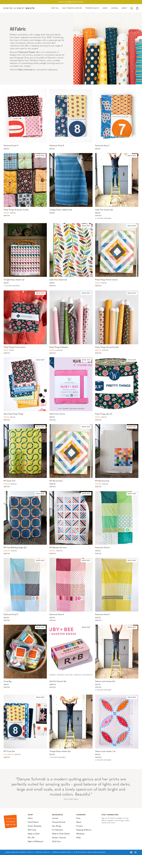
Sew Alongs (56, 826)
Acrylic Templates (34, 826)
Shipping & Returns (83, 830)
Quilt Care (56, 841)
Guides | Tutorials (59, 838)
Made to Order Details (61, 834)
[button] (72, 8)
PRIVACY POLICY (43, 852)
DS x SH (31, 838)
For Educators (57, 830)
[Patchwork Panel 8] (71, 116)
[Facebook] (131, 852)
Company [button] (81, 815)
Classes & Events (58, 822)
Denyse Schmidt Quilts (22, 852)
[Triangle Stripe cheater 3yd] (71, 721)
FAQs (78, 838)
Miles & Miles (87, 852)
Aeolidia (101, 852)
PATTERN (68, 2)
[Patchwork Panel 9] (25, 116)
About (78, 822)
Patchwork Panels (26, 52)
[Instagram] (135, 852)
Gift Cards (32, 830)
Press (78, 818)
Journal (55, 818)
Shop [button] (30, 815)
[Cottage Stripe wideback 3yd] (71, 180)
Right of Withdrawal (35, 841)
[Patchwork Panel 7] (116, 116)
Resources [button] (57, 815)
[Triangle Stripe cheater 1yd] (25, 250)
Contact (79, 826)
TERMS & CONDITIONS (61, 852)
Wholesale (80, 834)
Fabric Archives (25, 70)
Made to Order (34, 834)
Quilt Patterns (33, 822)
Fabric (30, 818)
